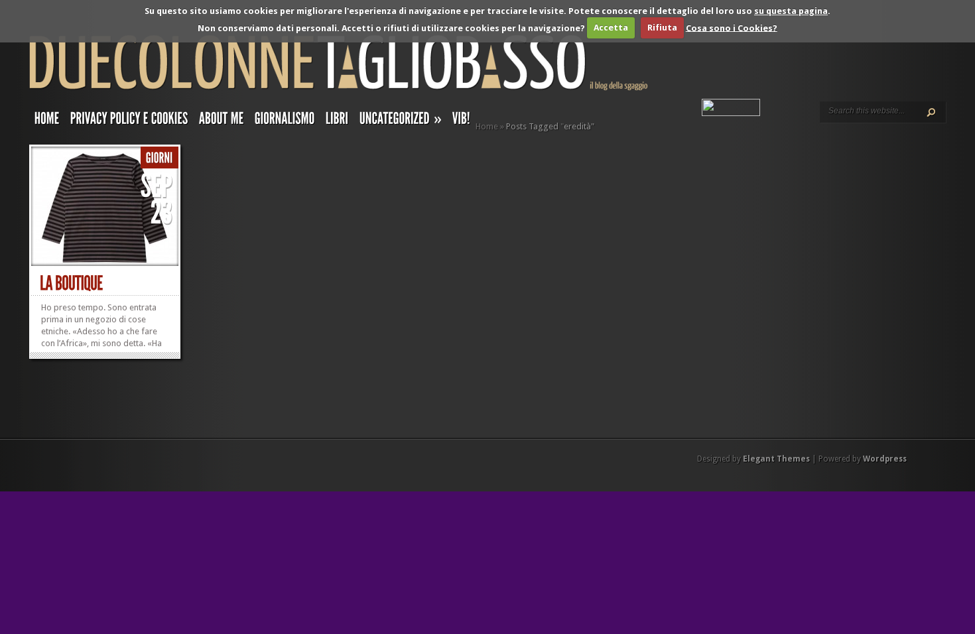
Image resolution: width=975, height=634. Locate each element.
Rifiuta (662, 27)
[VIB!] (461, 121)
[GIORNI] (159, 158)
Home (487, 126)
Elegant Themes (776, 459)
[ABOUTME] (221, 121)
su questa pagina (791, 11)
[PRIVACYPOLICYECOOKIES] (129, 121)
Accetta (611, 27)
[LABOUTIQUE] (71, 283)
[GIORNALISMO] (284, 121)
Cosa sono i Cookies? (731, 27)
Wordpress (885, 459)
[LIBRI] (337, 121)
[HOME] (47, 121)
